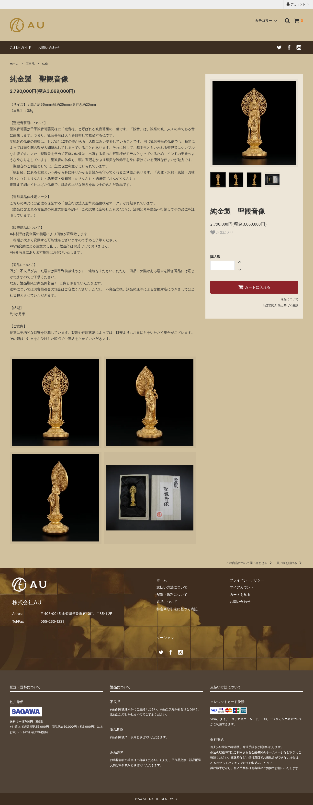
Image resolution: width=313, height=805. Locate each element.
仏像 (45, 64)
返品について (289, 299)
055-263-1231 (52, 621)
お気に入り (224, 232)
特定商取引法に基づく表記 (280, 305)
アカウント (298, 4)
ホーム (14, 64)
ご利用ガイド (21, 47)
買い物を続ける (287, 563)
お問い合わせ (49, 47)
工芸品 (30, 64)
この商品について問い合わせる (247, 563)
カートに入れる (257, 287)
